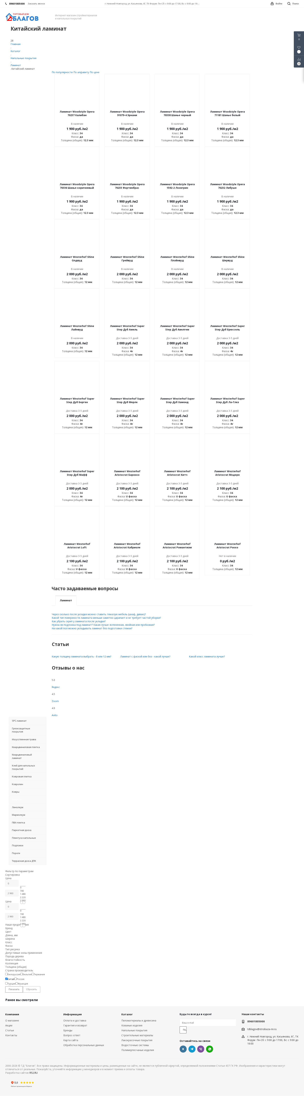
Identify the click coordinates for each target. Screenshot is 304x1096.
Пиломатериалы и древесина (138, 1020)
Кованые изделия (131, 1025)
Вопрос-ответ (71, 1035)
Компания (12, 1014)
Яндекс (56, 687)
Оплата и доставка (74, 1020)
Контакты (11, 1035)
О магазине (12, 1020)
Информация (72, 1014)
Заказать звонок (36, 3)
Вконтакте (183, 1049)
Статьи (9, 1030)
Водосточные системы (135, 1045)
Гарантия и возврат (75, 1025)
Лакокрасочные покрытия (136, 1040)
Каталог (127, 1014)
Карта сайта (70, 1040)
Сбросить (31, 989)
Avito (55, 715)
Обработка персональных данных (83, 1045)
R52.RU (33, 1072)
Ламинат (66, 600)
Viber (200, 1049)
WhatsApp (209, 1049)
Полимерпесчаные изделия (137, 1050)
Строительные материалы (137, 1035)
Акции (8, 1025)
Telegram (191, 1049)
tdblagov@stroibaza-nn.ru (262, 1029)
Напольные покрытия (134, 1030)
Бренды (67, 1030)
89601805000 (256, 1021)
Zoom (55, 701)
